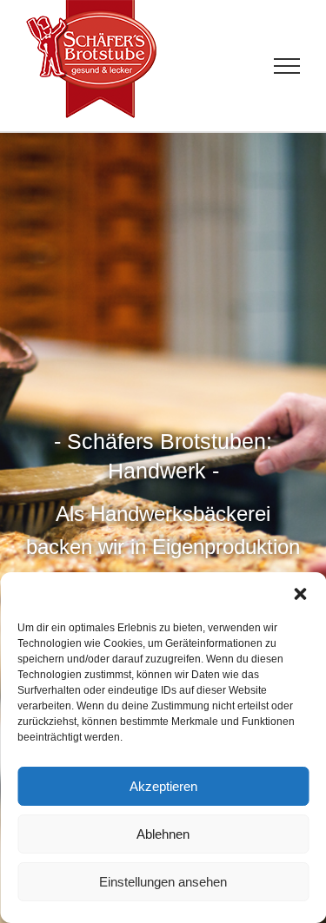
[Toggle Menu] (287, 66)
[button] (300, 594)
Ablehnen (163, 834)
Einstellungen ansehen (163, 881)
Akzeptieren (163, 786)
